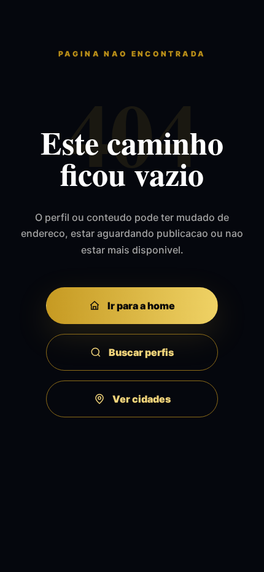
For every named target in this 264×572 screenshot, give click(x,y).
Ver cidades (141, 399)
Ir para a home (141, 306)
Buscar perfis (141, 352)
